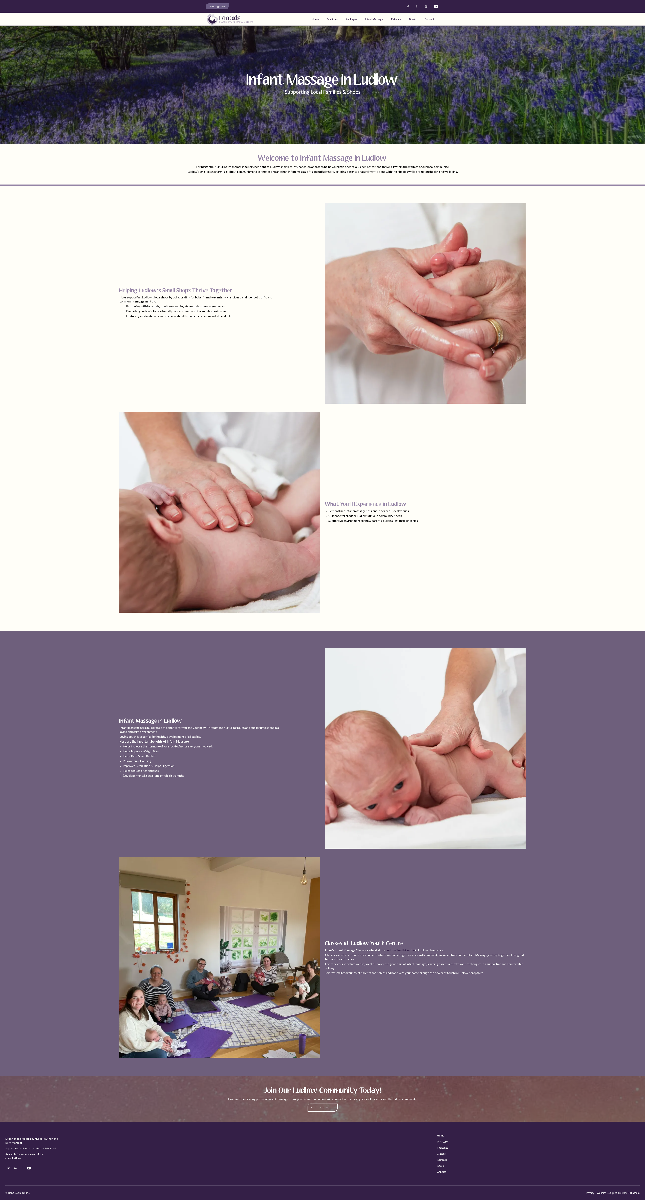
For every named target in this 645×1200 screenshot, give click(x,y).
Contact (429, 19)
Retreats (396, 19)
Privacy (590, 1192)
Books (413, 19)
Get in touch (322, 1107)
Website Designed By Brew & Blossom (618, 1192)
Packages (351, 19)
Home (315, 19)
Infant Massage (374, 19)
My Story (332, 19)
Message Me (217, 6)
